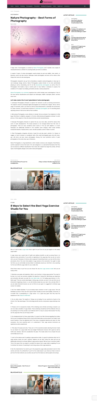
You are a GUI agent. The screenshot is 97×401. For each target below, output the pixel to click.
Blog (52, 184)
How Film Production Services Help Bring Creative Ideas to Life (18, 187)
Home (12, 11)
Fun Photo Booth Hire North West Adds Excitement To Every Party (52, 187)
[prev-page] (11, 192)
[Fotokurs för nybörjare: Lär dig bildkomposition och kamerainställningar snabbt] (35, 180)
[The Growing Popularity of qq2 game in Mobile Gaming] (66, 55)
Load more (74, 61)
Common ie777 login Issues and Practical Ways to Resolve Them (78, 47)
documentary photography (43, 85)
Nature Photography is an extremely (20, 92)
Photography (16, 11)
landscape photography (42, 108)
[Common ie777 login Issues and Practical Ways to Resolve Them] (66, 46)
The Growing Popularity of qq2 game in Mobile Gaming (78, 56)
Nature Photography (38, 67)
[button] (84, 6)
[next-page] (14, 192)
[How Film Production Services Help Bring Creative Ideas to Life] (19, 180)
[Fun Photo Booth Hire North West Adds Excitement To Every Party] (52, 180)
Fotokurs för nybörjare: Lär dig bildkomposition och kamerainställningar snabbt (35, 187)
